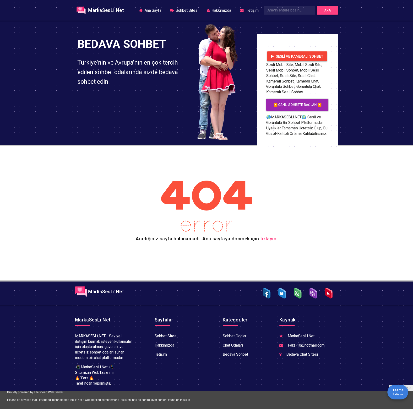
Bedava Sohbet (235, 354)
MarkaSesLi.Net (105, 10)
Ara (327, 10)
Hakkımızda (221, 10)
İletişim (252, 10)
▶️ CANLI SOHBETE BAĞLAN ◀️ (297, 105)
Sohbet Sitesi (186, 10)
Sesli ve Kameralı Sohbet (299, 56)
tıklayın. (269, 239)
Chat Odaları (233, 345)
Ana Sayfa (154, 10)
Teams (397, 392)
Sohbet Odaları (235, 336)
